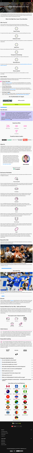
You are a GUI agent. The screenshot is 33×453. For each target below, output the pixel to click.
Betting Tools (3, 441)
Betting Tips (3, 440)
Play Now (16, 104)
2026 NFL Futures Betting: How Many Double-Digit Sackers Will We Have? (11, 291)
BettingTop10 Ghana (8, 404)
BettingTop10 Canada (8, 388)
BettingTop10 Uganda (8, 409)
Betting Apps (3, 443)
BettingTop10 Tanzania (16, 404)
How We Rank (7, 119)
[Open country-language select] (31, 1)
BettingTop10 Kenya (25, 399)
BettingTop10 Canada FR (16, 388)
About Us (2, 429)
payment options (13, 89)
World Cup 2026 (3, 444)
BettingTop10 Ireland (25, 388)
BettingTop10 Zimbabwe (25, 409)
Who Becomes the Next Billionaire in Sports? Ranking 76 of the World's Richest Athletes (13, 263)
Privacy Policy (3, 434)
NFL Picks (3, 293)
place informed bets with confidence (23, 94)
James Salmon (26, 164)
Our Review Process (4, 431)
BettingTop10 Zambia (16, 409)
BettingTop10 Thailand (16, 399)
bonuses (12, 300)
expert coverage (9, 82)
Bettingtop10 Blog (6, 265)
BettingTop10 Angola (25, 404)
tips (8, 93)
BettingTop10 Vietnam (8, 399)
